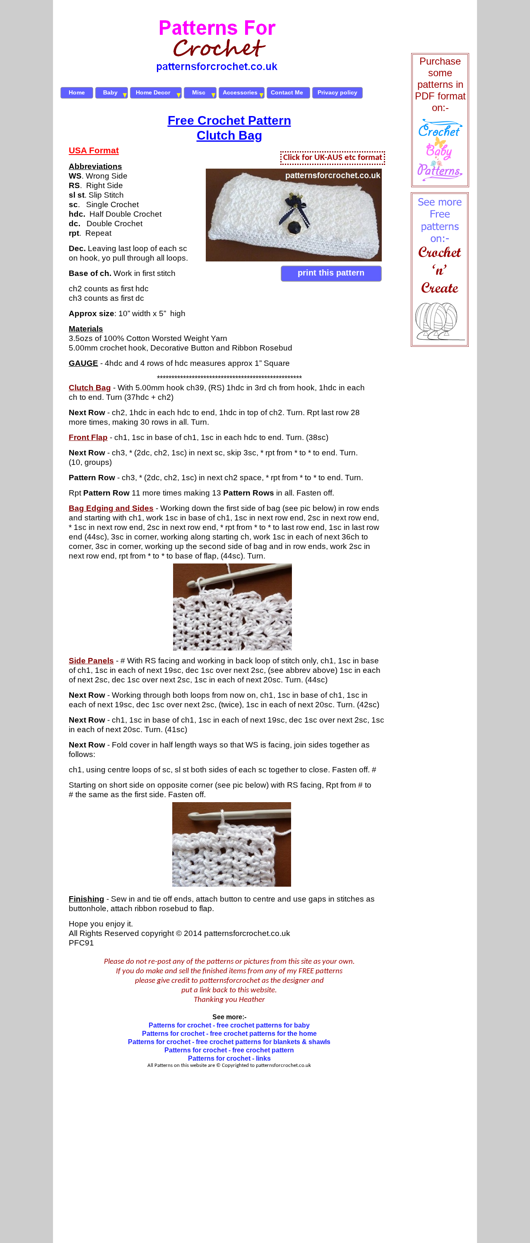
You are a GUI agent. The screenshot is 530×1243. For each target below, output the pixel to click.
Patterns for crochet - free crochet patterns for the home (229, 1033)
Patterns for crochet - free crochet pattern (229, 1050)
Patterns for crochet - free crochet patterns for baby (229, 1025)
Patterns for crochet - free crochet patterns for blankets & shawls (229, 1041)
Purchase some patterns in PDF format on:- (440, 84)
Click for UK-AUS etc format (332, 157)
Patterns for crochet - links (229, 1058)
